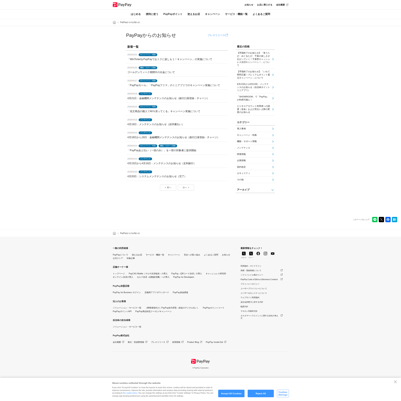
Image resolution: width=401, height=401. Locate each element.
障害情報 (241, 154)
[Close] (395, 382)
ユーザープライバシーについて (254, 288)
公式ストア (118, 258)
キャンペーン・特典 (247, 135)
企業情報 (241, 160)
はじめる (136, 14)
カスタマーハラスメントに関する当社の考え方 (259, 317)
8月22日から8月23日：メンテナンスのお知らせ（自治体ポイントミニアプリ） (253, 87)
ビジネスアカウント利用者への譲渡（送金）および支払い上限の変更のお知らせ (253, 109)
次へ (185, 187)
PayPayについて (120, 255)
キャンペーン (212, 14)
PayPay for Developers (183, 277)
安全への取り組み (192, 255)
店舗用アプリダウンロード (157, 292)
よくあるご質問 (261, 14)
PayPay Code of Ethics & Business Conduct (259, 279)
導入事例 (241, 128)
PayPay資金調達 (180, 292)
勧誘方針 (244, 306)
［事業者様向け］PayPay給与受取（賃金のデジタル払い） (172, 308)
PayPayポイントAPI (122, 311)
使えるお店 (193, 14)
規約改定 (241, 167)
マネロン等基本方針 (249, 311)
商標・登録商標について (251, 270)
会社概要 (280, 4)
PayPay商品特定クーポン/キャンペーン (153, 311)
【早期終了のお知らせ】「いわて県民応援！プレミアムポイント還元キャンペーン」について (253, 74)
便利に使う (152, 14)
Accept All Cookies (231, 393)
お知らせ (249, 4)
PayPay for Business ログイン (127, 292)
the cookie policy (130, 393)
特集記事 (131, 258)
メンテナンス (243, 147)
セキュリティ (243, 173)
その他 (240, 179)
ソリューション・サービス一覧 (127, 308)
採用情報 (176, 342)
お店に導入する (264, 4)
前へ (169, 187)
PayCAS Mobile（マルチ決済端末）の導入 (148, 273)
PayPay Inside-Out (214, 342)
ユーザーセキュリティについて (254, 293)
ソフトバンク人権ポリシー (252, 275)
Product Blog (193, 342)
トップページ (119, 273)
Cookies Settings (282, 393)
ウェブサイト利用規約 (250, 297)
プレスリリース (216, 35)
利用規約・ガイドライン (251, 266)
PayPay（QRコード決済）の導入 (186, 273)
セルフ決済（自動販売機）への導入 (153, 277)
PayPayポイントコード (213, 308)
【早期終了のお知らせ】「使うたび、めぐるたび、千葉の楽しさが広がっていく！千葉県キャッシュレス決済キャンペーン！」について (253, 59)
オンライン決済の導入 (123, 277)
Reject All (261, 393)
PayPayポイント (172, 14)
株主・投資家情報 (136, 342)
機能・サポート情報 (247, 141)
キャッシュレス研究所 (216, 273)
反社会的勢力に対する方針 (252, 302)
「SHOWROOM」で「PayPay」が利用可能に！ (253, 98)
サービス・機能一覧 (236, 14)
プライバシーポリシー (250, 284)
